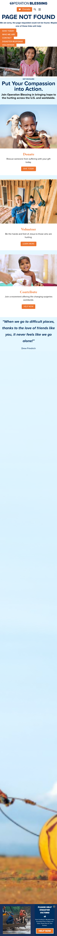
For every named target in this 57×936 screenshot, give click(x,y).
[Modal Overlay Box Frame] (28, 920)
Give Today (28, 168)
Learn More (28, 243)
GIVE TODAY (8, 30)
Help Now (28, 306)
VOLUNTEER (8, 44)
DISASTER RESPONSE (12, 41)
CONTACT (7, 37)
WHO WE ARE (8, 34)
